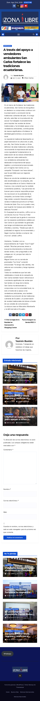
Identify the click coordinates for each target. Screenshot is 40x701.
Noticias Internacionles (27, 692)
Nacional (8, 609)
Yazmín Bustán (18, 75)
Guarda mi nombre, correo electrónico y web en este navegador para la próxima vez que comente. (19, 529)
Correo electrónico (11, 501)
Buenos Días (15, 692)
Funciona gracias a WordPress (14, 685)
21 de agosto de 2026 (15, 573)
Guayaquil (8, 587)
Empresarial (7, 46)
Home (8, 692)
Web (5, 512)
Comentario (8, 450)
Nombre (7, 489)
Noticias (15, 587)
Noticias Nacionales (20, 696)
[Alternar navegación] (19, 34)
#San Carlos (28, 78)
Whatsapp (7, 654)
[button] (33, 34)
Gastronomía (18, 393)
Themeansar (20, 687)
